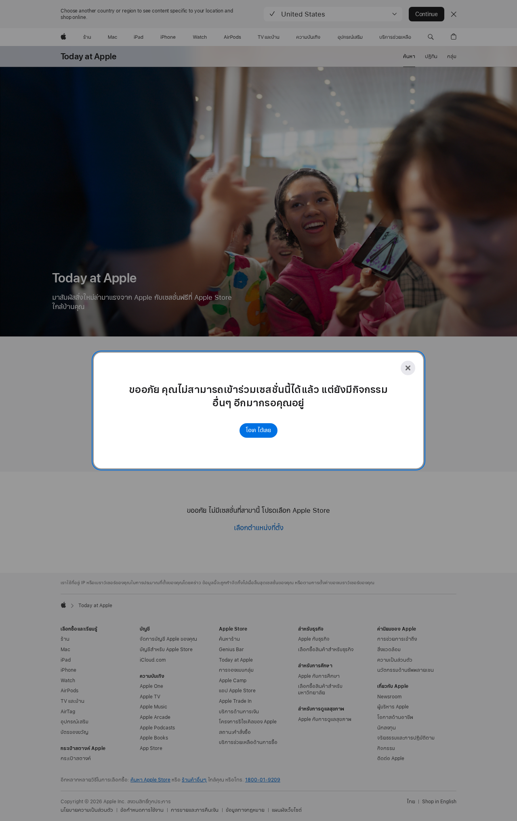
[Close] (408, 368)
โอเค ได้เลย (258, 430)
